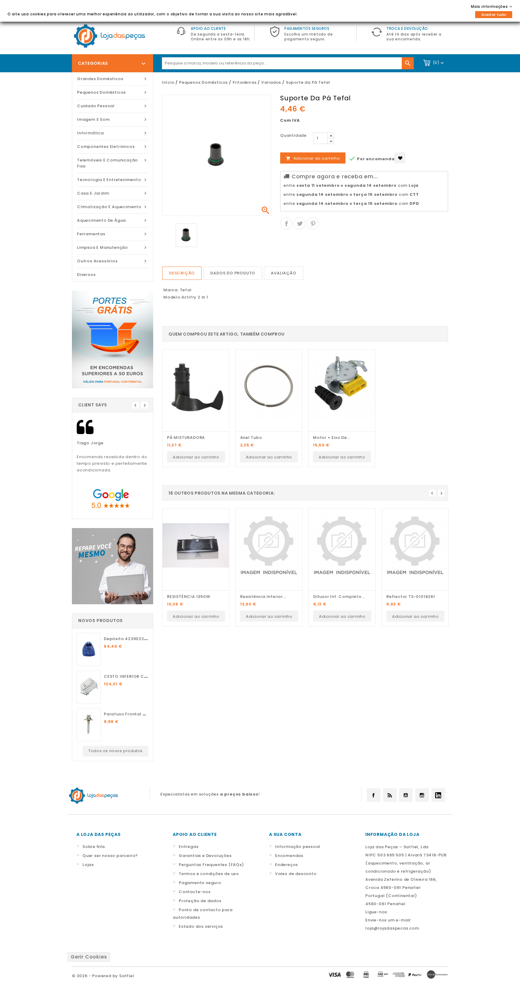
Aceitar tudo (493, 14)
